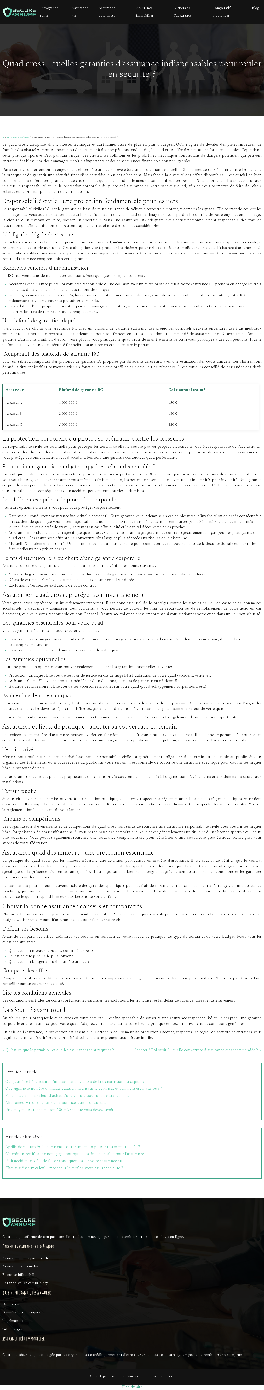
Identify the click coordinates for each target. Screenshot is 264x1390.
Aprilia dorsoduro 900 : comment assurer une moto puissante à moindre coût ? (72, 1147)
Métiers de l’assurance (183, 12)
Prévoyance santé (49, 12)
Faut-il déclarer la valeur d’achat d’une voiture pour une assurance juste (67, 1096)
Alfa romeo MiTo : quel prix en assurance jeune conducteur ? (57, 1103)
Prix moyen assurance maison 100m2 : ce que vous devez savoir (59, 1110)
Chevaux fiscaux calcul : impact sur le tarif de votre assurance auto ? (64, 1168)
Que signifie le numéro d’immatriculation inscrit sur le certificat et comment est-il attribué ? (83, 1089)
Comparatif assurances (222, 12)
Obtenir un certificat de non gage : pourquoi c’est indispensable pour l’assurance (74, 1154)
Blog (255, 8)
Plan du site (132, 1387)
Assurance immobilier (144, 12)
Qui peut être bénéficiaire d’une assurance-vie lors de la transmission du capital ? (75, 1082)
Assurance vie (80, 12)
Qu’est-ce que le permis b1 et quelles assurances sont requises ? (60, 1050)
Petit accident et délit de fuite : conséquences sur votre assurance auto (65, 1161)
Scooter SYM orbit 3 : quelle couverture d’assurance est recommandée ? (196, 1050)
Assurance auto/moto (107, 12)
